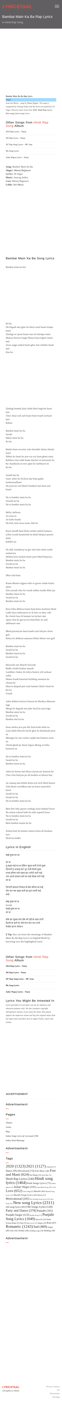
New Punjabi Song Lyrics (40, 1199)
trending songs (36, 1231)
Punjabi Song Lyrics (30, 1216)
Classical (51, 1167)
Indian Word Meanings (15, 1140)
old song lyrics (16, 1207)
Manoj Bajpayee (22, 170)
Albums (9, 1123)
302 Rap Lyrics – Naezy (15, 138)
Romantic (19, 1226)
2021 (36, 1166)
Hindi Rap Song (14, 22)
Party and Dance (21, 1210)
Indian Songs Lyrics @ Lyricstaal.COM (22, 1136)
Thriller (23, 1230)
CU (58, 1390)
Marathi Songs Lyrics (25, 1195)
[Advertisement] (31, 61)
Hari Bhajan (35, 1175)
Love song (28, 1191)
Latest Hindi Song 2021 (46, 1187)
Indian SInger (25, 1186)
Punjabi (45, 1210)
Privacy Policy (53, 1387)
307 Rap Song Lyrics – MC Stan (19, 144)
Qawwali (41, 1219)
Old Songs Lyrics (39, 1206)
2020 (35, 110)
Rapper (42, 1223)
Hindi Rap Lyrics (45, 110)
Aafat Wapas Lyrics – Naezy (17, 157)
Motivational (17, 1198)
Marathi (39, 1191)
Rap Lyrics (32, 1223)
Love (14, 1191)
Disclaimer (55, 1393)
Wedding (49, 1230)
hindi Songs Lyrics (39, 1183)
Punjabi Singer (17, 1214)
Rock (51, 1222)
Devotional (26, 1170)
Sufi (14, 1230)
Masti (42, 1195)
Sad (40, 1226)
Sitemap (56, 1397)
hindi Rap (46, 1175)
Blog (8, 1132)
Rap (23, 1223)
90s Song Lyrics (12, 151)
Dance (11, 1170)
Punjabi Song (36, 1215)
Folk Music (42, 1171)
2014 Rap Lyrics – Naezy (16, 132)
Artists (8, 1127)
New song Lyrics (12, 113)
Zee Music (18, 184)
